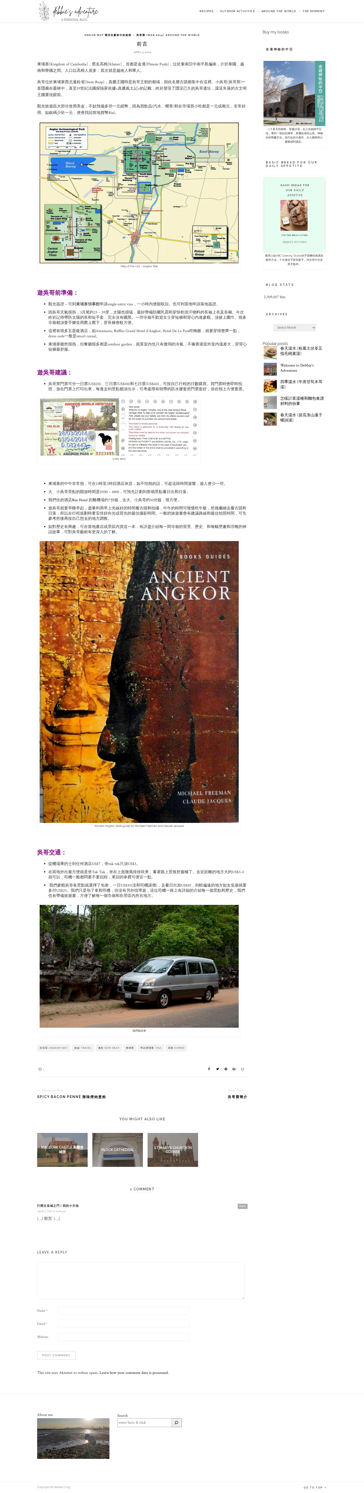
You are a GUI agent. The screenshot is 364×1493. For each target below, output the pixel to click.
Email (42, 1324)
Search (122, 1415)
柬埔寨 (130, 1048)
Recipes (207, 11)
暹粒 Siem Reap (108, 1048)
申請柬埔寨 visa (150, 1048)
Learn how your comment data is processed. (134, 1372)
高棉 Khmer (176, 1048)
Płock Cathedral (117, 1150)
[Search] (176, 1422)
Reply (242, 1206)
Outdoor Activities (237, 11)
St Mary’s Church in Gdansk (173, 1150)
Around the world (278, 11)
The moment (314, 11)
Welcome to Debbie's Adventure (297, 368)
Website (42, 1337)
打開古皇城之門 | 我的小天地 (58, 1205)
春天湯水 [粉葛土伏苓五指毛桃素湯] (301, 351)
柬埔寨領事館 (88, 304)
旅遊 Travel (83, 1048)
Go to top (314, 1487)
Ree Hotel (80, 500)
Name (42, 1311)
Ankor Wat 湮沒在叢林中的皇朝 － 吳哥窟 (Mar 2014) (124, 35)
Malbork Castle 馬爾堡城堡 (62, 1149)
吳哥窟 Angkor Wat (54, 1048)
